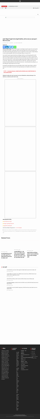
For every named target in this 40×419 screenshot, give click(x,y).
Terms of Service (35, 356)
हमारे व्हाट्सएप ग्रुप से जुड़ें (7, 221)
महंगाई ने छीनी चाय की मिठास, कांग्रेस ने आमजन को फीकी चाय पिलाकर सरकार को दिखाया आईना (20, 278)
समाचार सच (11, 42)
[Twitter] (12, 47)
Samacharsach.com (11, 231)
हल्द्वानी (21, 42)
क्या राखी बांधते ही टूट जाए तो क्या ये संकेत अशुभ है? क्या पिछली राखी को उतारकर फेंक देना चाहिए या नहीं (21, 269)
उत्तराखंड (16, 42)
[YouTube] (6, 8)
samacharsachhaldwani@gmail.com (27, 357)
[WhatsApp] (4, 8)
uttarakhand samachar (24, 231)
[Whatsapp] (15, 47)
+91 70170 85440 (18, 227)
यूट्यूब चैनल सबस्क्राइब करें (8, 225)
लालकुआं (19, 42)
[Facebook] (2, 8)
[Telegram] (9, 47)
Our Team (33, 353)
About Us (33, 351)
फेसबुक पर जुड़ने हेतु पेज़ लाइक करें (9, 223)
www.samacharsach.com (25, 354)
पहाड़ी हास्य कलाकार (30, 231)
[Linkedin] (7, 47)
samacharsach (5, 231)
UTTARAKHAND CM (18, 231)
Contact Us (34, 354)
